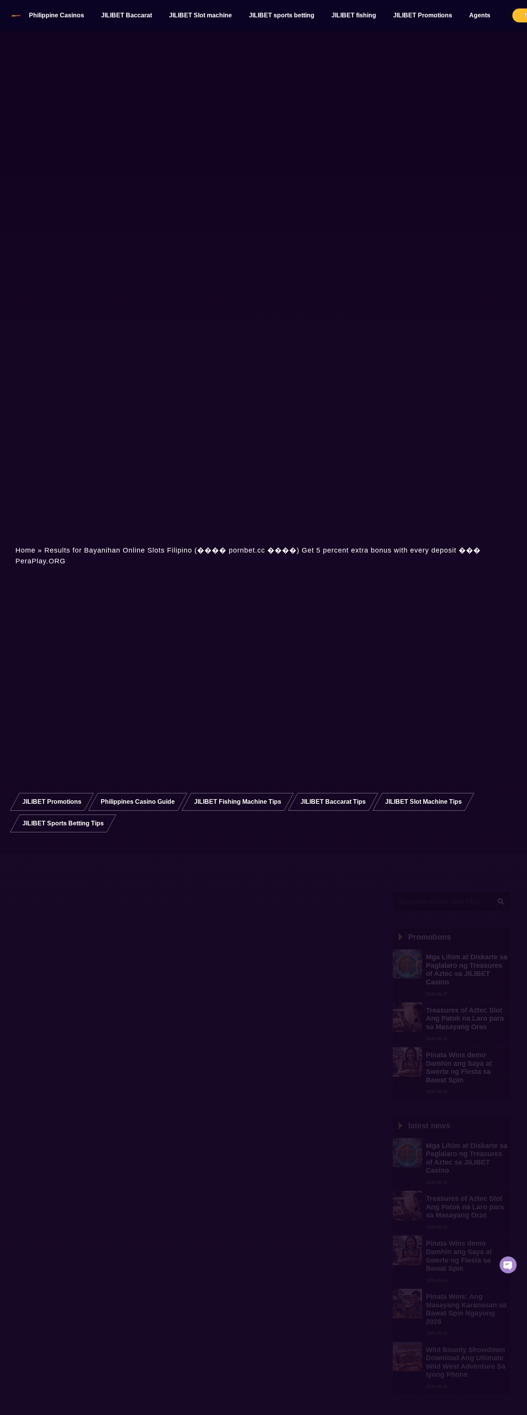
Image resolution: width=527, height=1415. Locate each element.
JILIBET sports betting (281, 15)
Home (25, 550)
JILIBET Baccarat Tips (333, 801)
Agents (479, 15)
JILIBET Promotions (422, 15)
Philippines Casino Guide (138, 801)
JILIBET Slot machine (200, 15)
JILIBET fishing (353, 15)
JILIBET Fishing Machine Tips (237, 801)
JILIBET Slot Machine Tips (423, 801)
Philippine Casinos (56, 15)
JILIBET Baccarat (126, 15)
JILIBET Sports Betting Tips (63, 823)
